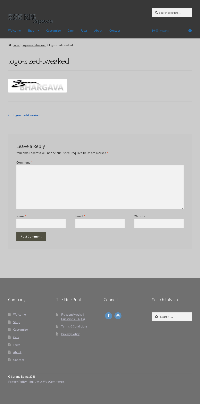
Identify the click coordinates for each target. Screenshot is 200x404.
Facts (84, 30)
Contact (114, 30)
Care (71, 30)
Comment (24, 162)
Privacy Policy (70, 334)
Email (80, 216)
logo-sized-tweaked (34, 45)
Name (21, 216)
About (98, 30)
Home (16, 45)
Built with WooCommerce (46, 382)
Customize (53, 30)
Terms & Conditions (74, 326)
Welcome (14, 30)
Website (139, 216)
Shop (31, 30)
